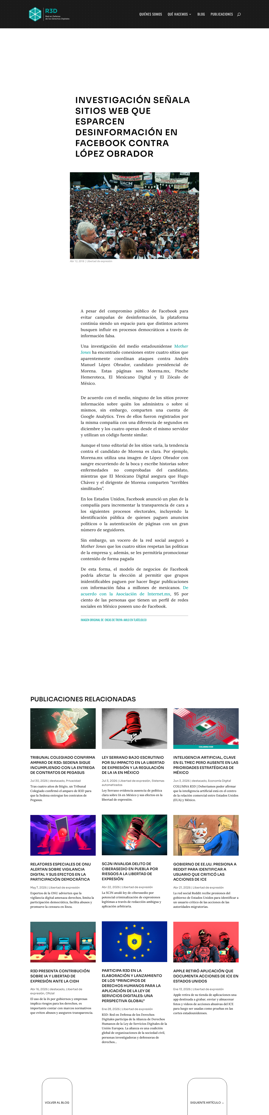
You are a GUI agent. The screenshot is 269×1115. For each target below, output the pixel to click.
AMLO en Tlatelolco (135, 620)
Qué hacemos (178, 15)
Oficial (50, 993)
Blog (201, 15)
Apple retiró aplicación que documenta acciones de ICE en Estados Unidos (205, 976)
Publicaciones (222, 15)
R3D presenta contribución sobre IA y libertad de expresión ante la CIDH (60, 976)
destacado (57, 781)
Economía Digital (219, 781)
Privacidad (73, 781)
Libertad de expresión (99, 261)
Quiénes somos (150, 15)
